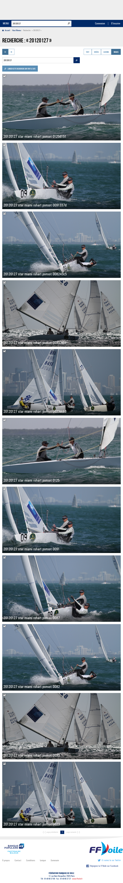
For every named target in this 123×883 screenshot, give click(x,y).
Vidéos (96, 52)
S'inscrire (115, 23)
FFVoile (102, 9)
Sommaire (55, 860)
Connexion (100, 23)
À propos (6, 860)
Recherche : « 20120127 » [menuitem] (32, 30)
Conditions (30, 860)
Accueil (7, 30)
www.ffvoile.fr (77, 878)
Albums (106, 52)
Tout (87, 52)
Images (116, 52)
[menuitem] (6, 30)
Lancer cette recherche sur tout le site (21, 69)
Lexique (43, 860)
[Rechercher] (69, 23)
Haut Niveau (16, 30)
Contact (18, 860)
